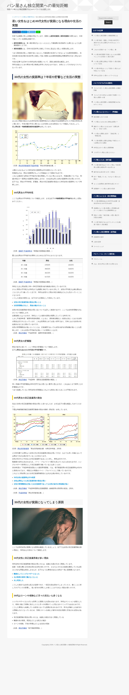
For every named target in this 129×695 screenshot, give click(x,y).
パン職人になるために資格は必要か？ (106, 122)
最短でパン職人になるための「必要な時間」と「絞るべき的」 (106, 128)
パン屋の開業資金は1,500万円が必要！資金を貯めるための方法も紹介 (107, 202)
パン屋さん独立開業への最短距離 (37, 5)
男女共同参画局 (23, 448)
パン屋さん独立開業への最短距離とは (106, 35)
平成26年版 (23, 493)
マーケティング (99, 246)
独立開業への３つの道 (101, 117)
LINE (38, 32)
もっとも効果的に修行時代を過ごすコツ (106, 184)
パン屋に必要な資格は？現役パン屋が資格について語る (107, 63)
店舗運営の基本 (99, 237)
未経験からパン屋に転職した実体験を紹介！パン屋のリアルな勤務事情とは (106, 209)
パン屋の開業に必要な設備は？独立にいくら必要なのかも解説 (107, 142)
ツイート (32, 32)
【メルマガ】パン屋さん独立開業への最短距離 (107, 89)
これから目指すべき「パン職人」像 (105, 49)
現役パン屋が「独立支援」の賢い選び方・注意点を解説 (107, 216)
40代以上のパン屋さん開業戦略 (104, 147)
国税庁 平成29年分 (25, 251)
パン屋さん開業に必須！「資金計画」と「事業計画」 (106, 135)
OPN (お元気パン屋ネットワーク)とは (106, 75)
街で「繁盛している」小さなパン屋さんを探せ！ (107, 178)
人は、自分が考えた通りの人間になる (106, 264)
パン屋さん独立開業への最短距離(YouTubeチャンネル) (107, 103)
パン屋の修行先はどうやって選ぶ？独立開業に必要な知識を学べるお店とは (107, 166)
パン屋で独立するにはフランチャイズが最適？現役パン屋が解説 (107, 223)
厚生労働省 (23, 333)
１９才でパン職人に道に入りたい (104, 152)
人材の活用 (97, 242)
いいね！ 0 (17, 32)
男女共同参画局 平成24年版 (29, 166)
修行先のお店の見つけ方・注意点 (104, 172)
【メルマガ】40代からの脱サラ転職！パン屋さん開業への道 (107, 96)
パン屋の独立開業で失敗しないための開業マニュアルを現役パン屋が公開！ (107, 55)
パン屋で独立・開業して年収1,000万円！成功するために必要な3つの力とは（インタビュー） (107, 43)
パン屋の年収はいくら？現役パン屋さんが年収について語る (107, 69)
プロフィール (98, 259)
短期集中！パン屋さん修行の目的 (104, 188)
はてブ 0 (24, 32)
